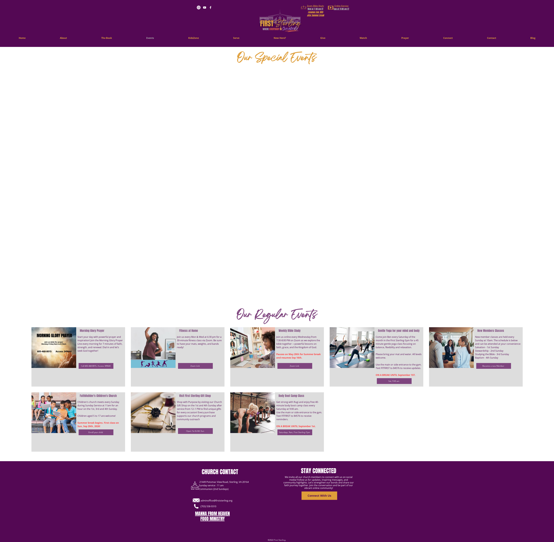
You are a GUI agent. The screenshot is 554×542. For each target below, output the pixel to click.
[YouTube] (204, 7)
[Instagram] (199, 7)
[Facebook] (210, 7)
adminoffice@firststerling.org (216, 500)
